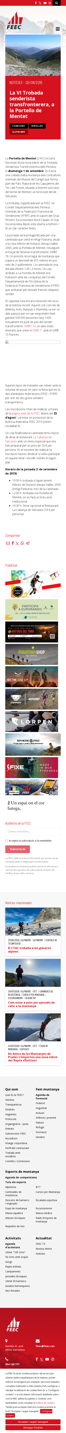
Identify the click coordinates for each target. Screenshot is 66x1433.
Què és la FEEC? (14, 1095)
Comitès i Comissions (17, 1161)
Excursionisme (44, 1208)
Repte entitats (13, 1266)
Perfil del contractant (17, 1148)
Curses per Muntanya (48, 1192)
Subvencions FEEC (15, 1133)
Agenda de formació (42, 1096)
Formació (41, 1132)
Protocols (10, 1119)
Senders (40, 1137)
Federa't (40, 1103)
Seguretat (41, 1108)
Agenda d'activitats (12, 1245)
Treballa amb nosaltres (12, 1154)
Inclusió (40, 1113)
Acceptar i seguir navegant (33, 1421)
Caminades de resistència (13, 1193)
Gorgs (8, 1261)
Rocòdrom (11, 1138)
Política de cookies (45, 1402)
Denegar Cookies (33, 1427)
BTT (38, 1187)
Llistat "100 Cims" (15, 1252)
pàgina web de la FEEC (26, 413)
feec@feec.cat (45, 1346)
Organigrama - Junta (16, 1124)
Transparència (13, 1104)
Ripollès (37, 125)
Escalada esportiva (46, 1200)
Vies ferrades (12, 1290)
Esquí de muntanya (16, 1208)
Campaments (13, 1271)
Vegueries (10, 1114)
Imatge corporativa (16, 1143)
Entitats (9, 1128)
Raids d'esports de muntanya (46, 1219)
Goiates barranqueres (17, 1286)
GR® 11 (37, 330)
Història (9, 1099)
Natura (40, 1122)
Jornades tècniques (16, 1276)
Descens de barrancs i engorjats (17, 1201)
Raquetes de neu (14, 1226)
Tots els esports (15, 1182)
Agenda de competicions (21, 1177)
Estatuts (10, 1109)
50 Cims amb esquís (16, 1257)
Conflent (18, 125)
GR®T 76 (30, 326)
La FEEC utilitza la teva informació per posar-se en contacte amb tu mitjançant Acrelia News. (31, 860)
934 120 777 (12, 1364)
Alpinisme (18, 131)
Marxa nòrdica (44, 1213)
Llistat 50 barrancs (15, 1281)
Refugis (40, 1127)
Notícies (16, 82)
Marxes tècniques (15, 1218)
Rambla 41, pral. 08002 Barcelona (15, 1347)
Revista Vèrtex (44, 1248)
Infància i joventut (46, 1117)
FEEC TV (40, 1243)
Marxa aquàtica (14, 1213)
